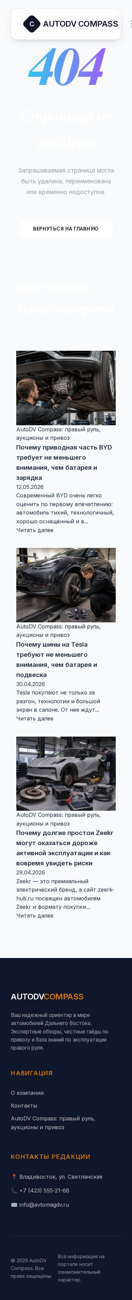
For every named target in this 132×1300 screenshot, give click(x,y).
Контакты (24, 1105)
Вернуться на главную (66, 228)
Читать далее (34, 530)
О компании (27, 1092)
